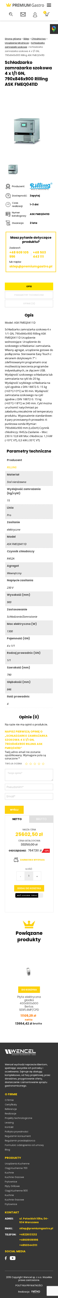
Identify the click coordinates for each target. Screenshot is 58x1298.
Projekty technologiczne (18, 1118)
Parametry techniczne (29, 295)
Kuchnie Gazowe (14, 1177)
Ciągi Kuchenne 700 (16, 1168)
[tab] (29, 286)
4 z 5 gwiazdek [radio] (39, 763)
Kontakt (9, 1127)
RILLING (12, 467)
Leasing (9, 1122)
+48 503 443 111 (39, 254)
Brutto (41, 819)
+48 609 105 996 (19, 254)
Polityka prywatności (16, 1131)
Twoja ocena (13, 763)
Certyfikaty (11, 1104)
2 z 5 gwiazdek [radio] (31, 763)
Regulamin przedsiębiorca (20, 1140)
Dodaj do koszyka (29, 888)
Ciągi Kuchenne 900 (16, 1190)
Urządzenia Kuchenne (17, 1163)
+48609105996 (28, 1240)
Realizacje (10, 1113)
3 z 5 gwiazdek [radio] (35, 763)
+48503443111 (28, 1245)
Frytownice (11, 1181)
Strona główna (13, 38)
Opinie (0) (29, 303)
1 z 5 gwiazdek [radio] (26, 763)
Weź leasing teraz (27, 895)
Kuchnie (9, 1172)
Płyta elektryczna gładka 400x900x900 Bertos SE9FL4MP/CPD (29, 1003)
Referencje (11, 1109)
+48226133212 (28, 1234)
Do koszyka (29, 989)
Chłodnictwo (38, 38)
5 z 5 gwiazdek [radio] (43, 763)
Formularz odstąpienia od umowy (24, 1145)
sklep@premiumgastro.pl (30, 266)
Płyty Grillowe (12, 1186)
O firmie (9, 1100)
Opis (29, 286)
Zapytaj (35, 195)
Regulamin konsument (18, 1136)
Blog (7, 1149)
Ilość (28, 869)
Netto (17, 819)
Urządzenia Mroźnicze (17, 43)
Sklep (26, 38)
